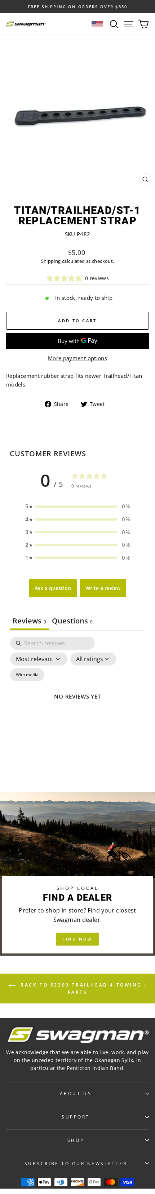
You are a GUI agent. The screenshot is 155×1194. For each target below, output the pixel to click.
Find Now (77, 939)
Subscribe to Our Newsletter (76, 1163)
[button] (77, 506)
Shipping (51, 261)
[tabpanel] (77, 705)
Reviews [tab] (29, 621)
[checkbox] (27, 674)
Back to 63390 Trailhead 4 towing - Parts (82, 989)
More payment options (77, 358)
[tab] (72, 621)
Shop (75, 1140)
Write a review (102, 588)
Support (76, 1117)
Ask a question (53, 588)
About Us (76, 1093)
